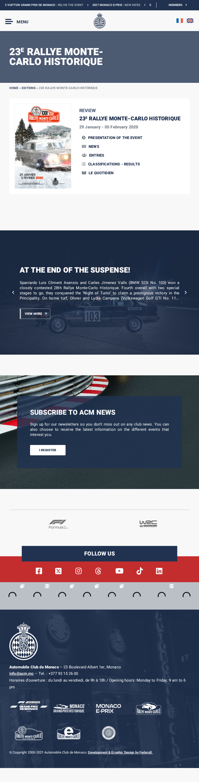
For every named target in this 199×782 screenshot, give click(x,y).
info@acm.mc (21, 673)
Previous (13, 292)
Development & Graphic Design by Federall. (120, 752)
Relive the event (58, 5)
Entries (96, 155)
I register (47, 450)
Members (177, 5)
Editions (28, 88)
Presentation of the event (115, 138)
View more (33, 313)
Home (14, 88)
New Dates (120, 5)
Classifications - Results (114, 164)
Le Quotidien (101, 173)
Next (185, 292)
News (94, 146)
